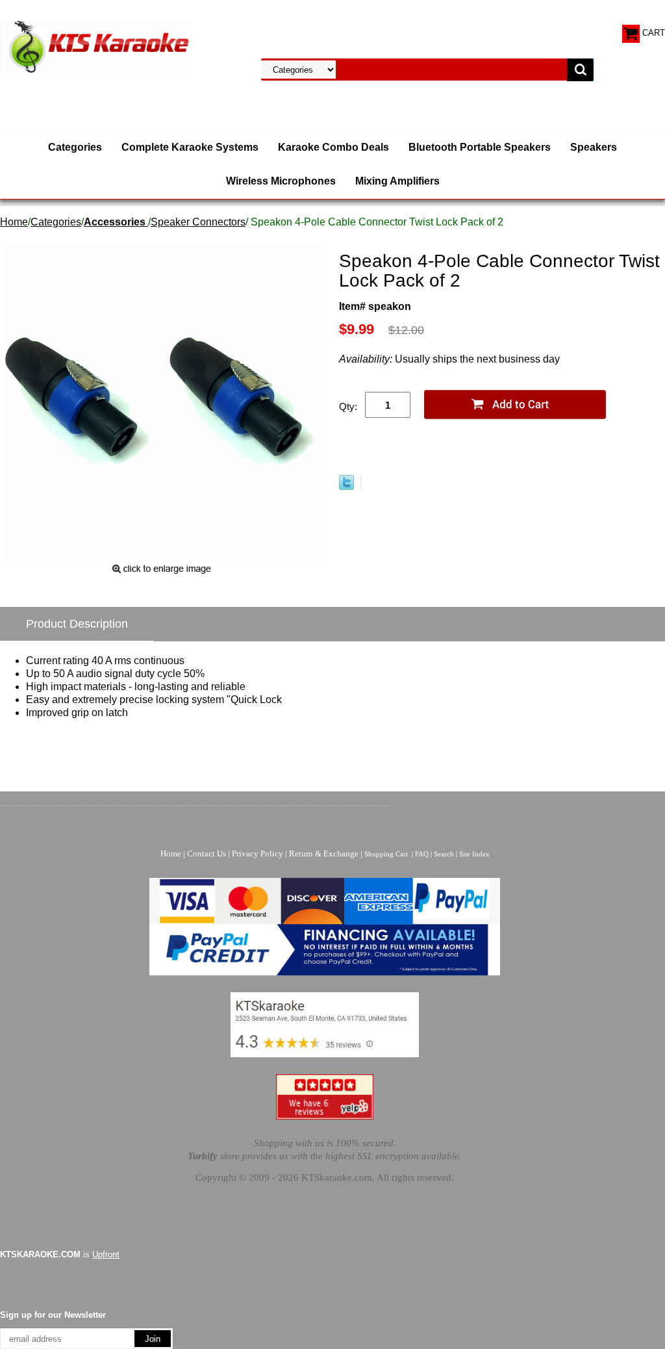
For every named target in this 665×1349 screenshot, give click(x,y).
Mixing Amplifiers (397, 180)
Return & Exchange (323, 853)
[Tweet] (346, 486)
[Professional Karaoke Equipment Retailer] (97, 45)
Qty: (348, 406)
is (59, 1254)
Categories (75, 147)
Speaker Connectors (198, 221)
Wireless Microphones (281, 180)
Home (14, 221)
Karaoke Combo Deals (333, 147)
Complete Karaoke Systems (189, 147)
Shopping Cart (386, 854)
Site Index (474, 854)
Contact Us (206, 853)
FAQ (422, 854)
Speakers (593, 147)
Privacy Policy (257, 853)
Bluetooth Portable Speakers (479, 147)
